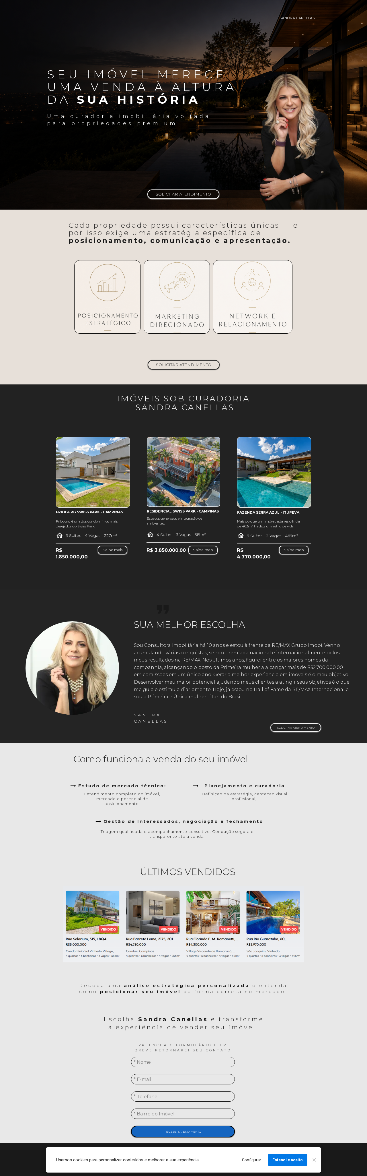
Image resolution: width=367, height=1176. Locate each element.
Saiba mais (112, 550)
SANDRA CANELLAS (297, 18)
